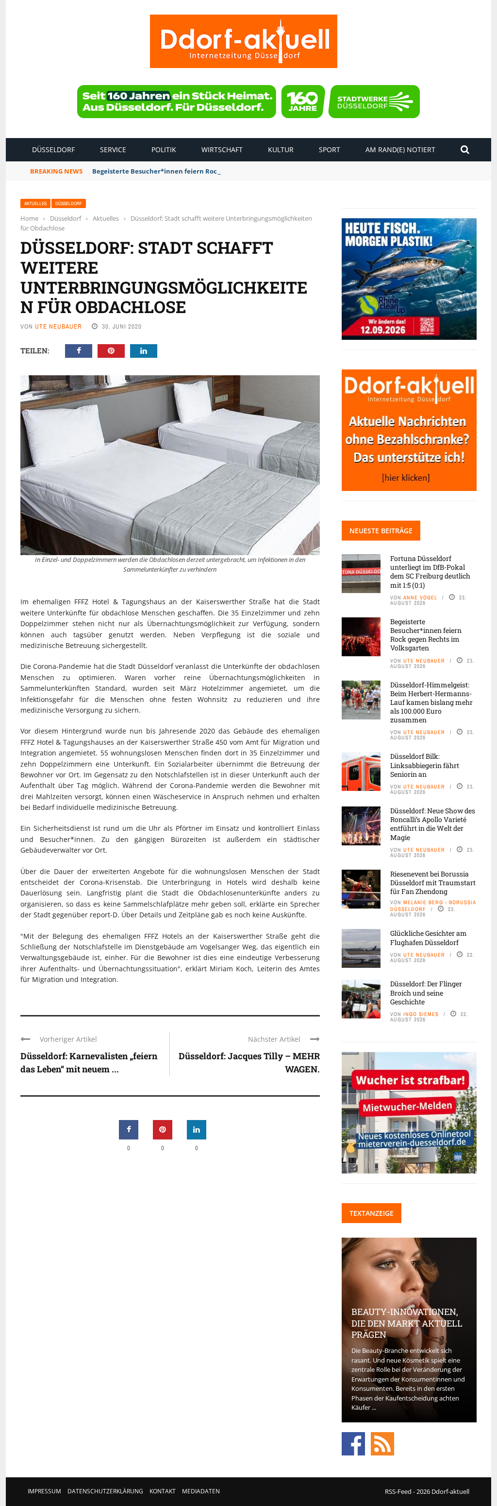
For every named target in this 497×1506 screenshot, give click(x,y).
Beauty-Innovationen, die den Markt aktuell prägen (407, 1323)
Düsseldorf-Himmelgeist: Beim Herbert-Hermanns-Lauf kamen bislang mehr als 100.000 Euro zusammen (431, 702)
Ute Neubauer (58, 326)
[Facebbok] (353, 1442)
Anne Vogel (420, 597)
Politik (163, 149)
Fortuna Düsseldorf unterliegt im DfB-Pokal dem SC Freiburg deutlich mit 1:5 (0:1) (430, 572)
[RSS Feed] (382, 1442)
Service (113, 149)
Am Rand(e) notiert (400, 149)
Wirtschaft (222, 149)
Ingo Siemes (421, 1014)
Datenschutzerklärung (105, 1491)
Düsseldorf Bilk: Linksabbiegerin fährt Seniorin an (424, 765)
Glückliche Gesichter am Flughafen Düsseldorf (428, 937)
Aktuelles (35, 203)
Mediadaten (201, 1491)
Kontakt (162, 1491)
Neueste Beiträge (381, 530)
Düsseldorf (53, 149)
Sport (329, 149)
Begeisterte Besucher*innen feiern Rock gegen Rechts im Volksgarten (203, 171)
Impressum (44, 1491)
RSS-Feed (398, 1491)
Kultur (281, 149)
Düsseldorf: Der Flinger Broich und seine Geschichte (426, 992)
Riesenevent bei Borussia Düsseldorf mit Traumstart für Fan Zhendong (433, 882)
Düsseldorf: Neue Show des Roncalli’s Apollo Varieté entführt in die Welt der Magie (432, 824)
